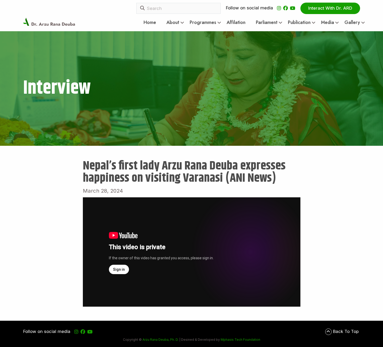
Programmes (203, 22)
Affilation (236, 22)
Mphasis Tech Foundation (240, 340)
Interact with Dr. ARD (330, 8)
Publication (299, 22)
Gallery (352, 22)
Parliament (266, 22)
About (172, 22)
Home (150, 22)
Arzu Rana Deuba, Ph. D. (160, 340)
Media (327, 22)
